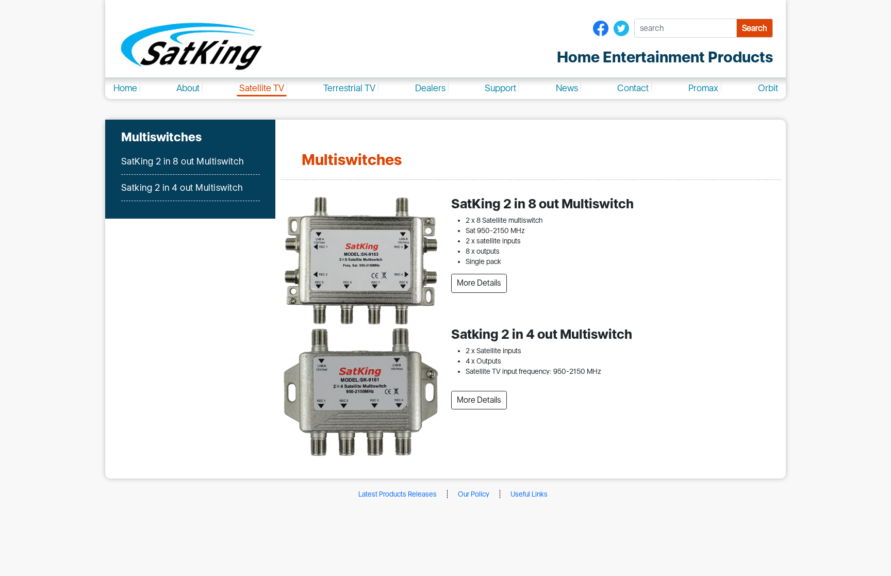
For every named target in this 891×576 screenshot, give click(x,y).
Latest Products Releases (397, 494)
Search (754, 28)
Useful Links (529, 494)
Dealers (430, 88)
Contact (633, 88)
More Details (479, 283)
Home (125, 88)
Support (500, 88)
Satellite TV (261, 88)
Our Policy (473, 494)
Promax (703, 88)
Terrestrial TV (349, 88)
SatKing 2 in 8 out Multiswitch (182, 161)
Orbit (768, 88)
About (188, 88)
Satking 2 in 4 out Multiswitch (182, 187)
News (567, 88)
